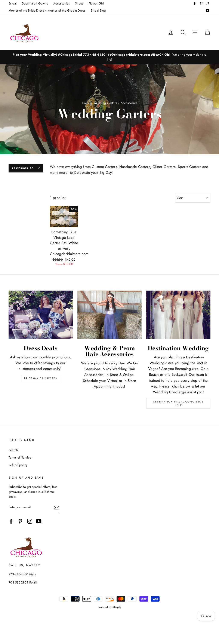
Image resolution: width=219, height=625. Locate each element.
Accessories (61, 3)
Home (86, 103)
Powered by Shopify (109, 607)
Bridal (13, 3)
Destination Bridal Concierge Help (178, 403)
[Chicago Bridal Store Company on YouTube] (38, 521)
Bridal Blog (98, 10)
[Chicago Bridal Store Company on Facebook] (11, 521)
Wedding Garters (105, 103)
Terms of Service (20, 457)
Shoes (79, 3)
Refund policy (18, 465)
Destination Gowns (35, 3)
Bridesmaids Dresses (40, 378)
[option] (109, 57)
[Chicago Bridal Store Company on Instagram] (29, 521)
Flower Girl (96, 3)
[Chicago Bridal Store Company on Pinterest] (20, 521)
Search (13, 450)
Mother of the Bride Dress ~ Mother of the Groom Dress (47, 10)
